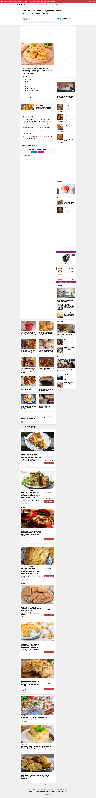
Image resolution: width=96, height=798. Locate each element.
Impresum (30, 791)
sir (36, 145)
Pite (43, 7)
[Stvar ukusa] (4, 1)
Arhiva (66, 791)
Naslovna (24, 7)
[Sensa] (51, 789)
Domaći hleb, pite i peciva (36, 7)
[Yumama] (43, 789)
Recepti (28, 7)
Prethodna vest (28, 141)
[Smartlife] (60, 789)
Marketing (62, 791)
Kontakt (43, 791)
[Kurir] (34, 789)
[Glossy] (67, 789)
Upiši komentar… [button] (28, 422)
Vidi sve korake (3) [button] (48, 651)
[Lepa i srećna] (47, 789)
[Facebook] (45, 794)
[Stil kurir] (63, 789)
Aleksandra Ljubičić (26, 18)
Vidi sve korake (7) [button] (48, 463)
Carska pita (25, 68)
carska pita (24, 145)
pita (42, 68)
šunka (33, 145)
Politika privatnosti (56, 791)
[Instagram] (48, 794)
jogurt (29, 145)
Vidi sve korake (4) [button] (48, 614)
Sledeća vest (48, 141)
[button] (53, 19)
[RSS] (51, 794)
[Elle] (56, 789)
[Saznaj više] (74, 181)
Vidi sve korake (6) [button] (48, 501)
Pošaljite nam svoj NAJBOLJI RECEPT (42, 136)
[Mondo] (29, 789)
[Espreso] (38, 789)
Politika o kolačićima (49, 791)
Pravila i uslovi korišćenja (37, 791)
